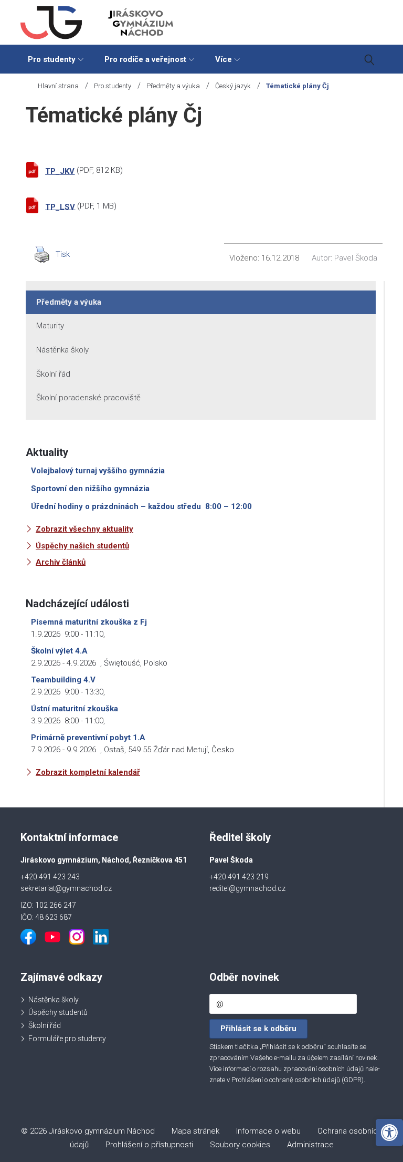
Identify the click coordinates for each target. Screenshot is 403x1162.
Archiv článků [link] (61, 562)
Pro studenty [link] (52, 59)
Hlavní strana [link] (58, 86)
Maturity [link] (50, 325)
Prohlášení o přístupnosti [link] (149, 1144)
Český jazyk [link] (233, 86)
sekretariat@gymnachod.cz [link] (66, 888)
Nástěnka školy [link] (62, 350)
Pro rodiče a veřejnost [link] (145, 59)
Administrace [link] (310, 1144)
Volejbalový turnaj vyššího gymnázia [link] (98, 470)
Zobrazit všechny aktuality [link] (84, 529)
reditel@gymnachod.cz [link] (247, 888)
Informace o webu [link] (268, 1131)
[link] (389, 1132)
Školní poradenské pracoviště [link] (88, 397)
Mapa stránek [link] (195, 1131)
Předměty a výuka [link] (173, 86)
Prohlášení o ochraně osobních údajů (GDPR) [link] (297, 1080)
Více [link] (223, 59)
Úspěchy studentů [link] (58, 1012)
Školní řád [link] (53, 374)
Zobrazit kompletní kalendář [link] (88, 772)
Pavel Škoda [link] (355, 258)
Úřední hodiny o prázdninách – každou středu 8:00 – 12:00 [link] (141, 506)
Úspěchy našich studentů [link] (82, 546)
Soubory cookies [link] (240, 1144)
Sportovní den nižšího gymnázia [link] (90, 488)
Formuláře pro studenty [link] (67, 1038)
